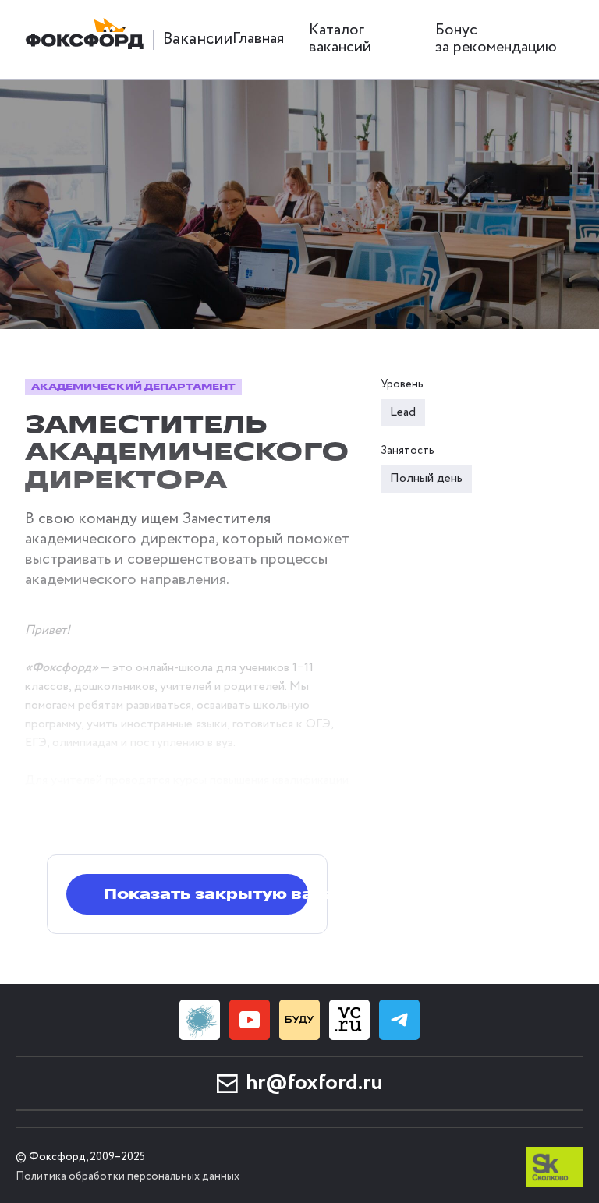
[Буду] (299, 1020)
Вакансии (197, 39)
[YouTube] (249, 1020)
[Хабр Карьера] (199, 1020)
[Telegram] (399, 1020)
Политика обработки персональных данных (127, 1176)
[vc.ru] (349, 1020)
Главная (258, 38)
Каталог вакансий (340, 38)
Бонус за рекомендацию (496, 38)
